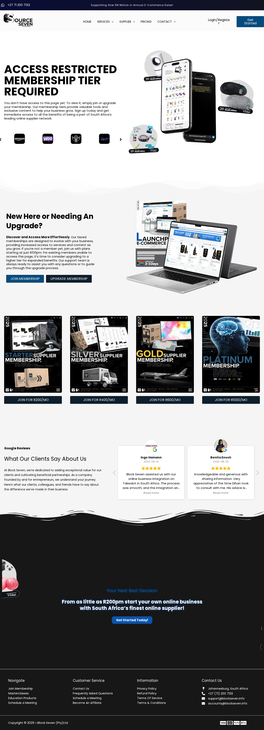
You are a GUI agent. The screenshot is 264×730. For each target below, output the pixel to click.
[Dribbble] (250, 723)
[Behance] (243, 723)
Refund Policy (147, 693)
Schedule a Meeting (22, 703)
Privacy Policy (147, 689)
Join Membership (20, 689)
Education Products (22, 698)
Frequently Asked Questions (93, 693)
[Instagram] (237, 723)
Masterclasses (18, 693)
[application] (111, 21)
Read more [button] (151, 493)
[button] (219, 21)
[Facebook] (223, 723)
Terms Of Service (149, 698)
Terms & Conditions (151, 703)
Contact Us (81, 689)
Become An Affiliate (87, 703)
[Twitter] (230, 723)
